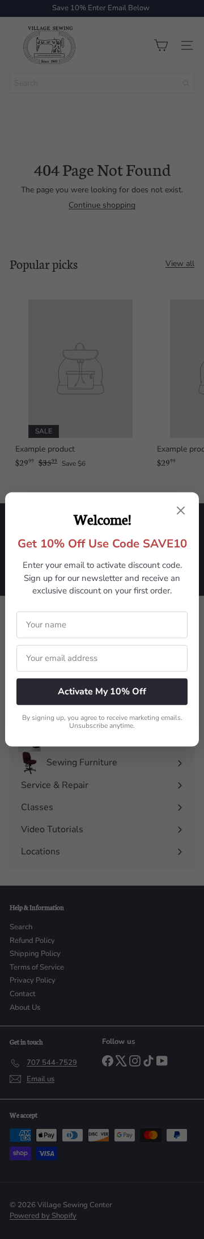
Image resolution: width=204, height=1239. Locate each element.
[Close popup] (180, 511)
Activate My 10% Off (102, 691)
